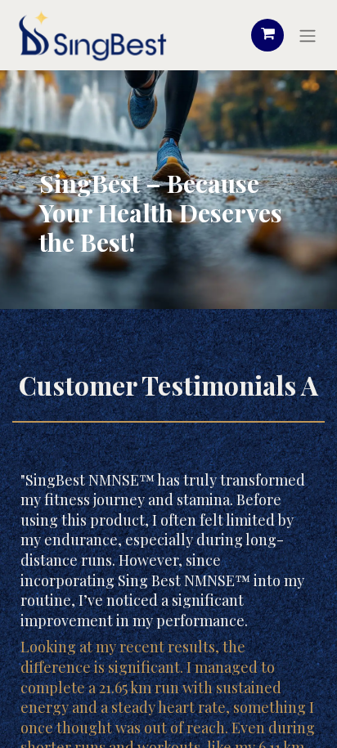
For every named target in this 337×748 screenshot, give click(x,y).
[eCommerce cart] (267, 35)
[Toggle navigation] (307, 35)
